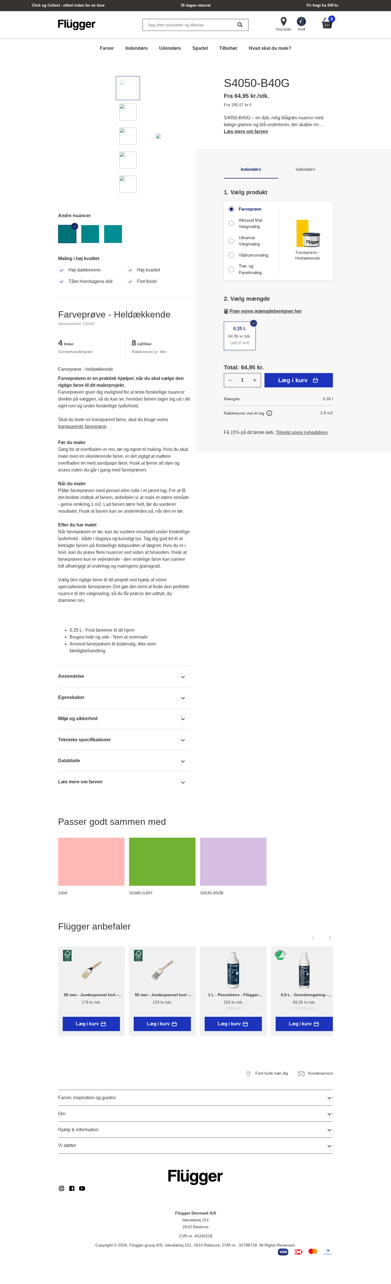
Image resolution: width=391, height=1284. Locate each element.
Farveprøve (250, 209)
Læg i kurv (292, 380)
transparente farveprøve (82, 426)
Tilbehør (228, 48)
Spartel (200, 48)
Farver (107, 48)
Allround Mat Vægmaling (250, 223)
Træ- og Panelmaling (250, 269)
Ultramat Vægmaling (249, 241)
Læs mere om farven (246, 131)
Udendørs (170, 48)
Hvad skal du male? (270, 48)
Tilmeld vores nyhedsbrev (302, 432)
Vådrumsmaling (253, 255)
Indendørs (136, 48)
